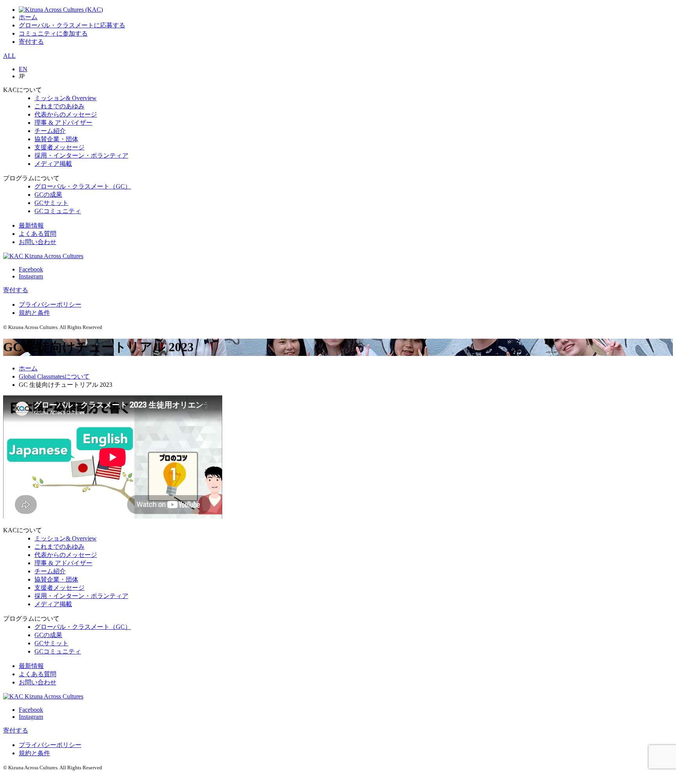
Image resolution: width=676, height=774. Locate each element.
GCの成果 (48, 194)
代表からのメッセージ (65, 114)
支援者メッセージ (59, 147)
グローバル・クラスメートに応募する (72, 25)
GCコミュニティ (57, 211)
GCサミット (51, 202)
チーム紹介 (50, 131)
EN (23, 69)
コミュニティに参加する (53, 33)
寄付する (31, 41)
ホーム (28, 17)
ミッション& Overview (65, 98)
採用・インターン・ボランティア (81, 155)
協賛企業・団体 (56, 139)
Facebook (31, 269)
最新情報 (31, 225)
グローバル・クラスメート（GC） (82, 186)
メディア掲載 (53, 163)
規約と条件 (34, 312)
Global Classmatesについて (54, 376)
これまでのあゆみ (59, 106)
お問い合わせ (37, 242)
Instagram (31, 276)
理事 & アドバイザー (63, 122)
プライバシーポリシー (50, 304)
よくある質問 (37, 233)
